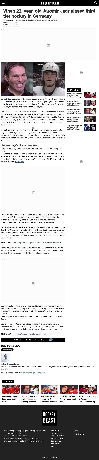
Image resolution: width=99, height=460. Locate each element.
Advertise (55, 444)
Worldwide (18, 20)
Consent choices (49, 457)
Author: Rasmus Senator (10, 22)
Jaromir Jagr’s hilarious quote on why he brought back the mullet (36, 243)
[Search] (95, 3)
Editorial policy (57, 436)
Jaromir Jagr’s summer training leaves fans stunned (31, 334)
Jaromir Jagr (7, 350)
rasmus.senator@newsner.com (33, 373)
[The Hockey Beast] (48, 3)
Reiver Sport (19, 162)
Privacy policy (57, 438)
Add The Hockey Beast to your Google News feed (31, 340)
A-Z (52, 446)
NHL (76, 431)
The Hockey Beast (8, 20)
